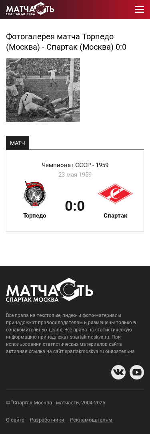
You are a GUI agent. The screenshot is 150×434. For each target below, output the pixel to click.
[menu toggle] (139, 9)
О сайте (15, 420)
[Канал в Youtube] (137, 372)
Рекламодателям (91, 420)
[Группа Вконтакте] (118, 372)
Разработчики (47, 420)
